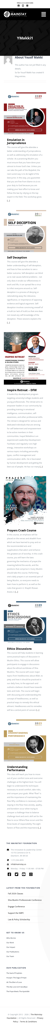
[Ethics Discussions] (25, 622)
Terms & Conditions (28, 1021)
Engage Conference (16, 906)
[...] (8, 200)
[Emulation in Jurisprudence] (25, 113)
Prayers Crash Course (21, 500)
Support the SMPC (16, 913)
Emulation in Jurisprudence (21, 113)
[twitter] (16, 874)
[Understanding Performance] (25, 740)
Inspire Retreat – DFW (21, 358)
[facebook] (18, 6)
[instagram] (27, 6)
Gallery (29, 113)
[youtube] (23, 6)
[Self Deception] (25, 231)
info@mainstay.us (18, 864)
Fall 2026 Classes (15, 893)
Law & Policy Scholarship (19, 919)
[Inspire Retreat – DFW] (25, 358)
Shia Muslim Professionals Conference (25, 900)
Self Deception (21, 231)
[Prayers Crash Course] (25, 500)
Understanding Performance (21, 740)
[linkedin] (31, 6)
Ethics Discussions (21, 622)
